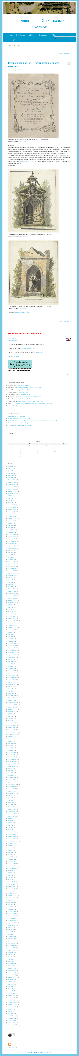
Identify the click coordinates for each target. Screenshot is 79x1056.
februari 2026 (12, 480)
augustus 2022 (12, 575)
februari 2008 (12, 966)
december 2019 (12, 648)
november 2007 (12, 973)
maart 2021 (11, 614)
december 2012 (12, 839)
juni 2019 (11, 661)
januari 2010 (12, 914)
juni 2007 (11, 984)
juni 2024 (11, 525)
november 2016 (12, 732)
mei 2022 (10, 582)
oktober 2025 (12, 489)
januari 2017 (12, 727)
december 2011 (12, 866)
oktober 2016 (12, 734)
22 (29, 452)
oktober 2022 (12, 571)
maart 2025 (11, 505)
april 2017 (11, 720)
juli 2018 (10, 687)
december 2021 (12, 593)
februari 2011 (12, 884)
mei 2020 (10, 637)
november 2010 (12, 891)
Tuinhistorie (17, 312)
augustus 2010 (12, 898)
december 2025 (12, 484)
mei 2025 (10, 500)
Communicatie (43, 35)
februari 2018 (12, 698)
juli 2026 (10, 468)
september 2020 (12, 627)
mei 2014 (10, 800)
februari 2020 (12, 643)
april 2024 (11, 530)
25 (55, 452)
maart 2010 (11, 909)
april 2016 (11, 748)
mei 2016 (10, 746)
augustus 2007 (12, 979)
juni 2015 (11, 770)
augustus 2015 (12, 766)
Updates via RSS (12, 1047)
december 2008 (12, 943)
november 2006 (12, 1000)
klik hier (24, 141)
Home (11, 35)
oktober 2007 (12, 975)
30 (38, 454)
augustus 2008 (12, 952)
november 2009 (12, 918)
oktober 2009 (12, 920)
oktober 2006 (12, 1002)
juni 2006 (11, 1011)
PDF (68, 151)
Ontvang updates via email (15, 1040)
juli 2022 (10, 578)
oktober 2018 (12, 680)
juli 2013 (10, 823)
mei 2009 (10, 932)
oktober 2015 (12, 761)
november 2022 (12, 568)
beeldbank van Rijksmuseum (29, 161)
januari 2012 (12, 864)
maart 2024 (11, 532)
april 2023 (11, 557)
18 (55, 450)
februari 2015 (12, 780)
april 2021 (11, 611)
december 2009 (12, 916)
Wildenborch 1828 (25, 390)
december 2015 (12, 757)
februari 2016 (12, 752)
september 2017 (12, 709)
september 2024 (12, 518)
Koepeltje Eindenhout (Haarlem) (32, 397)
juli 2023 (10, 550)
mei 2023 (10, 555)
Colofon (54, 35)
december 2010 (12, 889)
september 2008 (12, 950)
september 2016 (12, 736)
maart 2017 (11, 723)
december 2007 (12, 970)
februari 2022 (12, 589)
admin (24, 70)
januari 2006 (12, 1023)
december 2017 (12, 702)
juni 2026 (11, 471)
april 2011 (11, 879)
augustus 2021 (12, 602)
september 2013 (12, 818)
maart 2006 (11, 1018)
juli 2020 (10, 632)
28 (20, 454)
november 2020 (12, 623)
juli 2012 (10, 850)
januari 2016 (12, 755)
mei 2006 (10, 1014)
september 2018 (12, 682)
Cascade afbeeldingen (14, 356)
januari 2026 (12, 482)
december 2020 (12, 621)
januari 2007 (12, 995)
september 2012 (12, 845)
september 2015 (12, 764)
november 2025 (12, 487)
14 (20, 450)
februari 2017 (12, 725)
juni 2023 (11, 552)
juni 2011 (11, 875)
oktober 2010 (12, 893)
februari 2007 (12, 993)
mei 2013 (10, 827)
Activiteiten (31, 35)
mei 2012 (10, 855)
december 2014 (12, 784)
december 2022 (12, 566)
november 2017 (12, 705)
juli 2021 (10, 605)
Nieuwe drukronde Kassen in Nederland (29, 387)
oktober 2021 (12, 598)
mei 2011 (10, 877)
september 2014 (12, 791)
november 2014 (12, 786)
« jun (20, 456)
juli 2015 (10, 768)
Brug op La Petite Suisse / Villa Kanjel (19, 418)
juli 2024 (10, 523)
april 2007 (11, 988)
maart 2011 (11, 882)
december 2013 (12, 811)
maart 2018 (11, 696)
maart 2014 (11, 805)
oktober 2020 (12, 625)
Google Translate (12, 340)
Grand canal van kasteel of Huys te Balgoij (29, 401)
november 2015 (12, 759)
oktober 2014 (12, 789)
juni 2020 (11, 634)
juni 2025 (11, 498)
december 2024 (12, 512)
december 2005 (12, 1025)
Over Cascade (20, 35)
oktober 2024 (12, 516)
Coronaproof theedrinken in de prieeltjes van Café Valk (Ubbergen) (32, 403)
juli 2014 (10, 796)
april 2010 (11, 907)
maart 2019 (11, 668)
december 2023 (12, 539)
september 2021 (12, 600)
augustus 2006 (12, 1007)
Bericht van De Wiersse (23, 385)
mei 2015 (10, 773)
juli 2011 (10, 873)
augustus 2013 (12, 820)
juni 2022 (11, 580)
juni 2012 (11, 852)
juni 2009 (11, 929)
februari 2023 (12, 562)
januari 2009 (12, 941)
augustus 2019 (12, 657)
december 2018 (12, 675)
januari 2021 (12, 618)
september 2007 (12, 977)
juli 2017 (10, 714)
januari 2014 (12, 809)
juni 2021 (11, 607)
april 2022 (11, 584)
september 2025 (12, 491)
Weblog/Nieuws (13, 40)
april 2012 (11, 857)
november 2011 (12, 868)
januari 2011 (12, 886)
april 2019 (11, 666)
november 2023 (12, 541)
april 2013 (11, 829)
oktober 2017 (12, 707)
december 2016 (12, 730)
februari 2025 (12, 507)
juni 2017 (11, 716)
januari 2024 (12, 537)
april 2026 (11, 475)
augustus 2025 (12, 493)
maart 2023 (11, 559)
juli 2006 (10, 1009)
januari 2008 (12, 968)
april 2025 (11, 502)
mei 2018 (10, 691)
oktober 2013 (12, 816)
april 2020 (11, 639)
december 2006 (12, 998)
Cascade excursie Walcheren (16, 416)
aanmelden (39, 352)
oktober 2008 (12, 948)
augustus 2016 (12, 739)
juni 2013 (11, 825)
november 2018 (12, 677)
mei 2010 (10, 905)
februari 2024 (12, 534)
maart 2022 (11, 587)
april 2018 (11, 693)
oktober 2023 (12, 543)
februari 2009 (12, 938)
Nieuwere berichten (65, 53)
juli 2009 (10, 927)
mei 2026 (10, 473)
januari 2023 (12, 564)
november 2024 (12, 514)
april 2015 (11, 775)
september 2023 (12, 546)
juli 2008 (10, 954)
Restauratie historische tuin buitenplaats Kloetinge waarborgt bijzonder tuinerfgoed (32, 421)
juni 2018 (11, 689)
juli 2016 (10, 741)
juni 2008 (11, 957)
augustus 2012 (12, 848)
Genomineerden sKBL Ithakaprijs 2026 (19, 425)
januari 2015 (12, 782)
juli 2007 (10, 982)
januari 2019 (12, 673)
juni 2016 (11, 743)
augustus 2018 (12, 684)
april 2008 (11, 961)
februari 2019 (12, 671)
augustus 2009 (12, 925)
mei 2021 (10, 609)
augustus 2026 (12, 466)
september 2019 (12, 655)
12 (63, 448)
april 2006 (11, 1016)
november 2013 (12, 814)
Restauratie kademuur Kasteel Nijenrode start (21, 423)
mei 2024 (10, 528)
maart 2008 (11, 964)
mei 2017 (10, 718)
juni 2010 (11, 902)
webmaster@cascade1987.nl (27, 348)
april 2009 (11, 934)
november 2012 (12, 841)
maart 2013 (11, 832)
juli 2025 (10, 496)
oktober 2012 (12, 843)
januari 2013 (12, 836)
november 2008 (12, 945)
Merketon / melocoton (19, 406)
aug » (55, 456)
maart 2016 (11, 750)
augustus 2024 (12, 521)
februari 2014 (12, 807)
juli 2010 (10, 900)
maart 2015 (11, 777)
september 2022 (12, 573)
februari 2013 (12, 834)
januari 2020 (12, 646)
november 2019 (12, 650)
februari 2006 (12, 1020)
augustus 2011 (12, 870)
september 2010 (12, 895)
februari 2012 (12, 861)
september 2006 (12, 1004)
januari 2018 (12, 700)
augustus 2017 (12, 711)
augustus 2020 (12, 630)
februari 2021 (12, 616)
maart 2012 (11, 859)
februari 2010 (12, 911)
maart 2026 (11, 478)
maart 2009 (11, 936)
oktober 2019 (12, 652)
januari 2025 (12, 509)
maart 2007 (11, 991)
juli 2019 (10, 659)
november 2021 (12, 596)
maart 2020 (11, 641)
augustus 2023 (12, 548)
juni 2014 (11, 798)
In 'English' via (12, 338)
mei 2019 (10, 664)
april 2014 (11, 802)
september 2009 (12, 923)
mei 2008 (10, 959)
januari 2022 (12, 591)
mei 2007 (10, 986)
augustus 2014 (12, 793)
